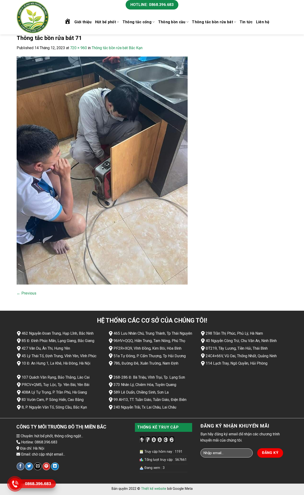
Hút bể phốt (105, 22)
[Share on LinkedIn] (55, 466)
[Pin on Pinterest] (46, 466)
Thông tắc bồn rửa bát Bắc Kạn (117, 48)
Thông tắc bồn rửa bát (212, 22)
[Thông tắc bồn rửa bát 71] (102, 170)
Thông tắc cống (137, 22)
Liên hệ (262, 22)
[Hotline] (14, 483)
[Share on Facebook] (20, 466)
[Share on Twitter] (29, 466)
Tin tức (246, 22)
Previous (26, 293)
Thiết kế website (153, 489)
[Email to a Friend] (38, 466)
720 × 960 (78, 48)
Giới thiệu (82, 22)
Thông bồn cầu (171, 22)
